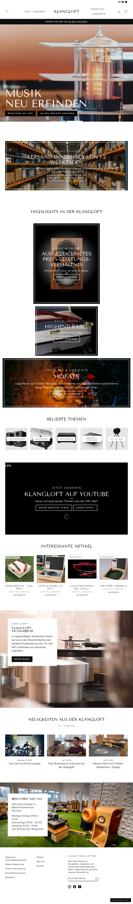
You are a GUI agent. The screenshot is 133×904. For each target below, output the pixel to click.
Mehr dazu (22, 659)
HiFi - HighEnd (35, 11)
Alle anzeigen (66, 726)
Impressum (10, 877)
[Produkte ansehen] (66, 383)
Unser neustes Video (54, 507)
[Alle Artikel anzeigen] (66, 165)
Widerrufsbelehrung (14, 864)
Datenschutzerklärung (15, 868)
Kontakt (40, 866)
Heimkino (98, 9)
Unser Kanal (85, 507)
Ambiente (98, 14)
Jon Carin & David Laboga (25, 763)
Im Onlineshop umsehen (57, 113)
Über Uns (41, 861)
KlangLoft (66, 11)
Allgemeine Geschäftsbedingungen (15, 858)
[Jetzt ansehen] (66, 263)
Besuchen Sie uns (20, 113)
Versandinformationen (15, 873)
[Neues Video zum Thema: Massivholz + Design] (108, 745)
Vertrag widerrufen (120, 900)
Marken (40, 857)
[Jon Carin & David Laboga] (24, 745)
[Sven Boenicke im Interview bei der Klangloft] (66, 745)
